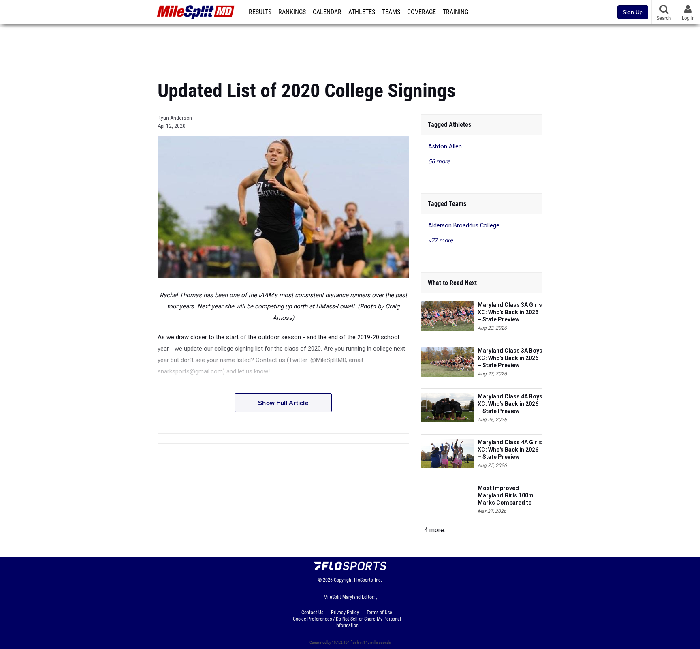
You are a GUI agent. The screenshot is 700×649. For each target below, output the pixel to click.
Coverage (421, 12)
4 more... (436, 530)
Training (455, 12)
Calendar (327, 12)
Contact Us (312, 612)
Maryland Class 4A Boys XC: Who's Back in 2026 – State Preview (510, 403)
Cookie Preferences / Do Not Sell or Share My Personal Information (347, 622)
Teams (391, 12)
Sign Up (633, 12)
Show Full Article (283, 402)
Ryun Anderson (175, 118)
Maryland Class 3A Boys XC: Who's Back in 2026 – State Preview (510, 357)
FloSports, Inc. (368, 580)
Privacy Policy (345, 612)
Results (260, 12)
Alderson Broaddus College (463, 225)
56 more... (441, 161)
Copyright (343, 580)
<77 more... (443, 240)
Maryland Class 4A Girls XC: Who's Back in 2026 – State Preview (510, 449)
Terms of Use (379, 612)
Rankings (292, 12)
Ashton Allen (445, 146)
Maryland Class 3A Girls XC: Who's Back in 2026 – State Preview (510, 312)
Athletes (361, 12)
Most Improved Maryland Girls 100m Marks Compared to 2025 (506, 495)
